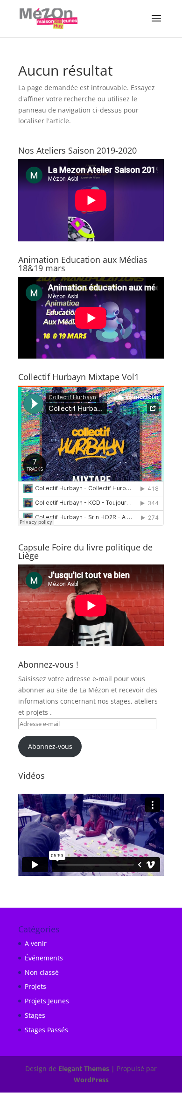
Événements (44, 957)
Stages (35, 1015)
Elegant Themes (83, 1068)
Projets (35, 986)
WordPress (91, 1079)
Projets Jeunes (47, 1000)
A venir (36, 943)
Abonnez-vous (50, 746)
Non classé (42, 972)
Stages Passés (46, 1029)
